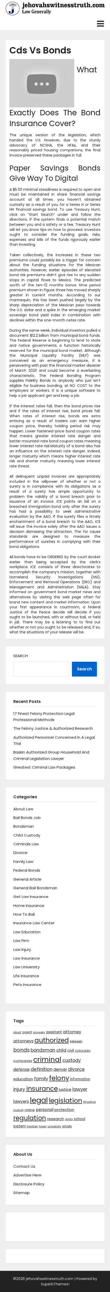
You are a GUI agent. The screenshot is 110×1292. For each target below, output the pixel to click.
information (80, 1079)
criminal (47, 1059)
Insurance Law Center (33, 923)
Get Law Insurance (30, 896)
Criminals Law (26, 844)
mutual (18, 1110)
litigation (89, 1102)
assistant (54, 1032)
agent (27, 1032)
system (19, 1126)
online (30, 1109)
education (23, 1079)
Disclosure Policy (28, 1184)
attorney (72, 1032)
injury (19, 1089)
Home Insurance (28, 905)
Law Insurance (26, 958)
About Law (23, 809)
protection (64, 1109)
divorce (76, 1069)
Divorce (20, 852)
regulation (29, 1118)
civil (70, 1050)
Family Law (23, 861)
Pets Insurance (27, 984)
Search (20, 655)
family (41, 1079)
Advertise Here (27, 1175)
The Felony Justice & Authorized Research (53, 728)
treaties (32, 1126)
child (61, 1050)
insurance (42, 1088)
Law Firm (21, 940)
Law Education (26, 932)
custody (71, 1060)
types (43, 1126)
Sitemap (21, 1192)
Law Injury (22, 949)
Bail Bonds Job (27, 817)
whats (67, 1126)
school (79, 1119)
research (55, 1118)
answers (39, 1032)
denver (60, 1069)
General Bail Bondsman (35, 888)
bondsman (43, 1050)
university (54, 1126)
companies (22, 1061)
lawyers (21, 1101)
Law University (26, 967)
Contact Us (24, 1166)
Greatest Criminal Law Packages (44, 767)
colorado (83, 1050)
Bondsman (23, 826)
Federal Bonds (26, 870)
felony (59, 1078)
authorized (52, 1040)
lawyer (79, 1089)
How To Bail (24, 914)
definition (41, 1069)
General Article (27, 879)
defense (21, 1069)
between (76, 1041)
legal (39, 1100)
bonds (21, 1049)
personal (44, 1110)
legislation (65, 1100)
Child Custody (26, 835)
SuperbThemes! (55, 1284)
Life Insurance (26, 976)
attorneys (23, 1041)
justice (65, 1089)
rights (69, 1119)
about (17, 1032)
